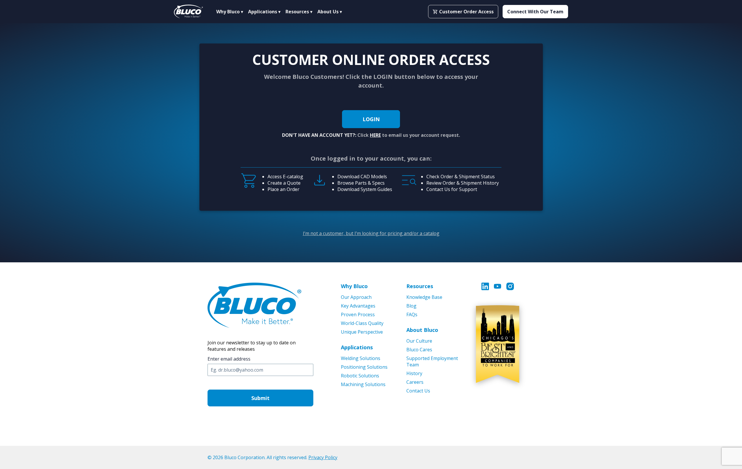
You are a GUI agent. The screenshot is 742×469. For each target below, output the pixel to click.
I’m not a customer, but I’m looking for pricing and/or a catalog (371, 233)
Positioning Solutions (364, 367)
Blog (411, 306)
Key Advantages (358, 306)
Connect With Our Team (535, 11)
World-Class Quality (362, 323)
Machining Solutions (363, 384)
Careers (414, 382)
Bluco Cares (419, 349)
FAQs (411, 314)
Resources (419, 286)
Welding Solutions (360, 358)
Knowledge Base (424, 297)
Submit (260, 398)
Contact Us (418, 391)
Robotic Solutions (360, 375)
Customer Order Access (466, 11)
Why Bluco (354, 286)
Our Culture (419, 341)
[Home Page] (188, 12)
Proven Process (358, 314)
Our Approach (356, 297)
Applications (357, 347)
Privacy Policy (322, 457)
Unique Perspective (362, 332)
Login (371, 119)
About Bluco (422, 329)
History (414, 373)
